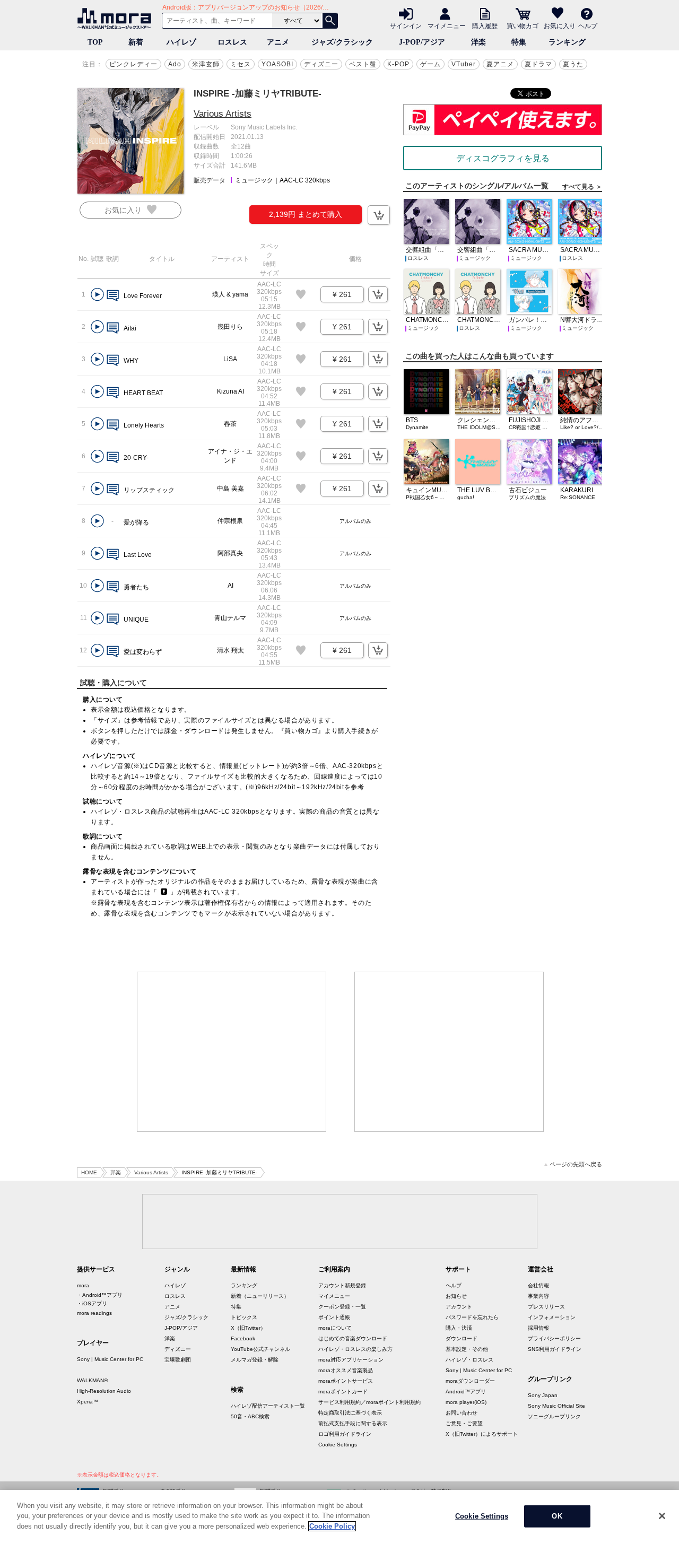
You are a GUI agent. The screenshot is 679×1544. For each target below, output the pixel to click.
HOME (89, 1172)
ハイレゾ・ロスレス (469, 1360)
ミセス (240, 64)
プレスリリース (546, 1307)
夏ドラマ (538, 64)
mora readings (94, 1313)
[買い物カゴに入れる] (379, 215)
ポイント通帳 (334, 1317)
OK (557, 1516)
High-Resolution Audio (104, 1391)
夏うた (573, 64)
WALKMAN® (92, 1380)
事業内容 (538, 1296)
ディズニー (321, 64)
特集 (518, 42)
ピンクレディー (133, 64)
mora (83, 1285)
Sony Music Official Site (556, 1406)
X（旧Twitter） (248, 1328)
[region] (339, 1517)
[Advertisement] (232, 1052)
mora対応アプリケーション (351, 1360)
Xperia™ (87, 1402)
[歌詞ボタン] (112, 296)
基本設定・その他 (467, 1349)
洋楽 (478, 42)
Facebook (243, 1338)
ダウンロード (461, 1338)
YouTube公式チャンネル (260, 1349)
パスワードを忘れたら (472, 1317)
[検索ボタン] (330, 20)
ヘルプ (587, 25)
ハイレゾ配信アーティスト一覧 (268, 1406)
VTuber (463, 64)
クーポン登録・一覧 (342, 1307)
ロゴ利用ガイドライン (344, 1434)
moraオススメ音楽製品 (345, 1370)
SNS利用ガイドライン (554, 1349)
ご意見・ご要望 (464, 1423)
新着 (135, 42)
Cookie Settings (337, 1444)
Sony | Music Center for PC (110, 1359)
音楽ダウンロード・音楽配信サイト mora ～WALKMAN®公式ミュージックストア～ (116, 18)
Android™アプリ (466, 1391)
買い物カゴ (522, 25)
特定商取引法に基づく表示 (350, 1413)
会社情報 (538, 1285)
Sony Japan (543, 1395)
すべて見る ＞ (582, 186)
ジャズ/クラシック (342, 42)
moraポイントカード (343, 1391)
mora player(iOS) (466, 1402)
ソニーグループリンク (554, 1416)
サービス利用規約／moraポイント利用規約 (369, 1402)
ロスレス (232, 42)
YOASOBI (277, 64)
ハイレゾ (181, 42)
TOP (95, 42)
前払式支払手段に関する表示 (352, 1423)
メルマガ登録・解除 (254, 1360)
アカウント (459, 1307)
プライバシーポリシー (554, 1338)
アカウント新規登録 (342, 1285)
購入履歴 (485, 25)
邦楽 (115, 1172)
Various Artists (222, 114)
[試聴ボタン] (97, 294)
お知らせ (456, 1296)
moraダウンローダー (470, 1381)
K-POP (398, 64)
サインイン (406, 25)
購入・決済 (459, 1328)
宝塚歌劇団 (177, 1360)
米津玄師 (206, 64)
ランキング (567, 42)
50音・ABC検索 (250, 1416)
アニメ (278, 42)
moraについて (335, 1328)
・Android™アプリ (100, 1295)
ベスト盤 (363, 64)
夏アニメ (500, 64)
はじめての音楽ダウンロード (352, 1338)
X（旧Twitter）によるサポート (482, 1434)
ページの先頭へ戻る (576, 1164)
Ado (174, 64)
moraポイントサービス (345, 1381)
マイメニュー (447, 25)
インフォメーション (552, 1317)
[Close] (662, 1516)
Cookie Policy (332, 1526)
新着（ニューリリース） (260, 1296)
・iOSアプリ (92, 1303)
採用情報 (538, 1328)
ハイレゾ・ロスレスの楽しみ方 (355, 1349)
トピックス (244, 1317)
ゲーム (430, 64)
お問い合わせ (461, 1413)
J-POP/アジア (422, 42)
